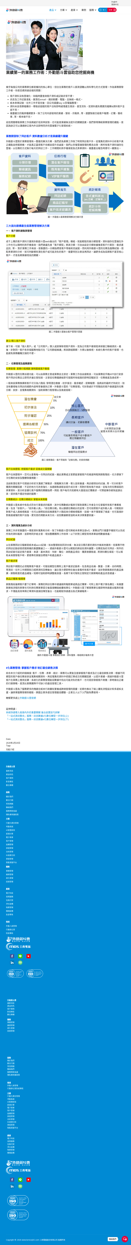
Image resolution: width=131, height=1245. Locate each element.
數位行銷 (9, 800)
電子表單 (9, 837)
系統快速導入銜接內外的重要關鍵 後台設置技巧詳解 (33, 712)
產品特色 (9, 774)
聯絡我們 (9, 807)
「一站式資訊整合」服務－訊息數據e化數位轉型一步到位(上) (37, 715)
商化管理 (9, 878)
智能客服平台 (11, 862)
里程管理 (9, 859)
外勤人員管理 (11, 926)
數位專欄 (9, 785)
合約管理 (9, 851)
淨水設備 (9, 904)
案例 (83, 10)
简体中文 (115, 4)
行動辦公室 (10, 929)
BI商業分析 (10, 855)
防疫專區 (9, 933)
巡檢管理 (9, 881)
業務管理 (9, 871)
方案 (62, 10)
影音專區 (9, 781)
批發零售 (9, 914)
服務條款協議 (11, 811)
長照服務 (9, 896)
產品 (51, 10)
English (114, 2)
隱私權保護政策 (12, 814)
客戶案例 (9, 778)
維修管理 (9, 874)
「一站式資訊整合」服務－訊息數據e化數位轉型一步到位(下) (37, 719)
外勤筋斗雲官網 (28, 697)
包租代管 (9, 900)
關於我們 (9, 796)
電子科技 (9, 893)
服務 (91, 10)
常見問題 (9, 803)
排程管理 (9, 848)
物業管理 (9, 907)
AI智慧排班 (10, 830)
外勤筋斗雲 (10, 766)
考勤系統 (9, 826)
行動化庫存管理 (12, 823)
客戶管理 (9, 841)
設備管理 (9, 844)
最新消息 (9, 771)
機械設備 (9, 911)
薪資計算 (9, 833)
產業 (73, 10)
